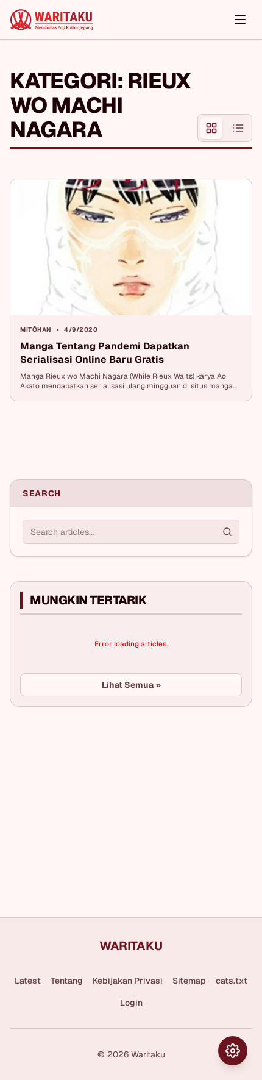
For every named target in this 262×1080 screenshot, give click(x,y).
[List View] (238, 128)
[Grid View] (211, 128)
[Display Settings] (232, 1050)
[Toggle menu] (240, 19)
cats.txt (231, 980)
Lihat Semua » (131, 684)
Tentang (67, 980)
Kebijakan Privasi (128, 980)
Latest (28, 980)
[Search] (227, 532)
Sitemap (189, 980)
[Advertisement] (101, 807)
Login (131, 1002)
